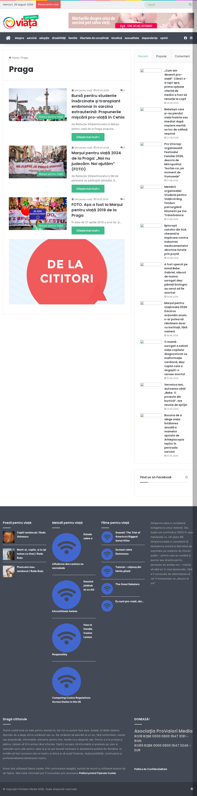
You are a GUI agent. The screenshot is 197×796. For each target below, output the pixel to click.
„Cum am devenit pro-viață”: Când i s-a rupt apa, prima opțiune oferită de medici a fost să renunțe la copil (175, 85)
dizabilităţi (59, 38)
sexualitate (132, 38)
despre (19, 38)
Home (15, 57)
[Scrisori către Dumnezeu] (107, 559)
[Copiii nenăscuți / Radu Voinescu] (8, 541)
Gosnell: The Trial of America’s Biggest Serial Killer (127, 536)
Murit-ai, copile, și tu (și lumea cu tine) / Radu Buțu (31, 553)
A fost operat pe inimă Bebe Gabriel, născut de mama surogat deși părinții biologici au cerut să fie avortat (176, 278)
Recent (143, 56)
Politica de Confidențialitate (150, 769)
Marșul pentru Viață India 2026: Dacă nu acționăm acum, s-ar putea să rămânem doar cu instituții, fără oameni (176, 317)
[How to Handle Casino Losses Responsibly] (66, 651)
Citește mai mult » (88, 137)
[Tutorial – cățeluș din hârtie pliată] (107, 576)
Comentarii (182, 56)
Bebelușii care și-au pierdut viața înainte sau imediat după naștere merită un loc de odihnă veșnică (176, 121)
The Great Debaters (127, 584)
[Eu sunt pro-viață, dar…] (107, 610)
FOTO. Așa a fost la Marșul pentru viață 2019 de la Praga (97, 210)
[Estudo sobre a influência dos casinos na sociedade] (66, 561)
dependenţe (150, 38)
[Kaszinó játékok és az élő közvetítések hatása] (66, 608)
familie (72, 38)
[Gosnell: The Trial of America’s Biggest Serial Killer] (107, 541)
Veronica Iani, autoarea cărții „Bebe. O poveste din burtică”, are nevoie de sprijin (175, 395)
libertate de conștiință (94, 38)
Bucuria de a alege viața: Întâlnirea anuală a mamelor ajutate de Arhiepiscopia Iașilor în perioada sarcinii (174, 433)
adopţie (44, 38)
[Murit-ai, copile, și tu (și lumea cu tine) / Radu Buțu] (8, 559)
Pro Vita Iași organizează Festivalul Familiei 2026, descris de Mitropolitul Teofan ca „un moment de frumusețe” (174, 160)
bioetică (116, 38)
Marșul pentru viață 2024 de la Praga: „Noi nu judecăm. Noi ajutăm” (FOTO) (96, 161)
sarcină (32, 38)
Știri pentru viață (83, 90)
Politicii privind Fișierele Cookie (97, 773)
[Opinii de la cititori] (67, 271)
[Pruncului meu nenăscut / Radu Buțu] (8, 576)
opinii (164, 38)
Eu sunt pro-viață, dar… (129, 601)
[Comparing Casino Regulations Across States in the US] (66, 694)
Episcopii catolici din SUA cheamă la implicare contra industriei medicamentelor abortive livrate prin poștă (176, 240)
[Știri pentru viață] (21, 20)
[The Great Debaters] (107, 593)
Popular (161, 56)
